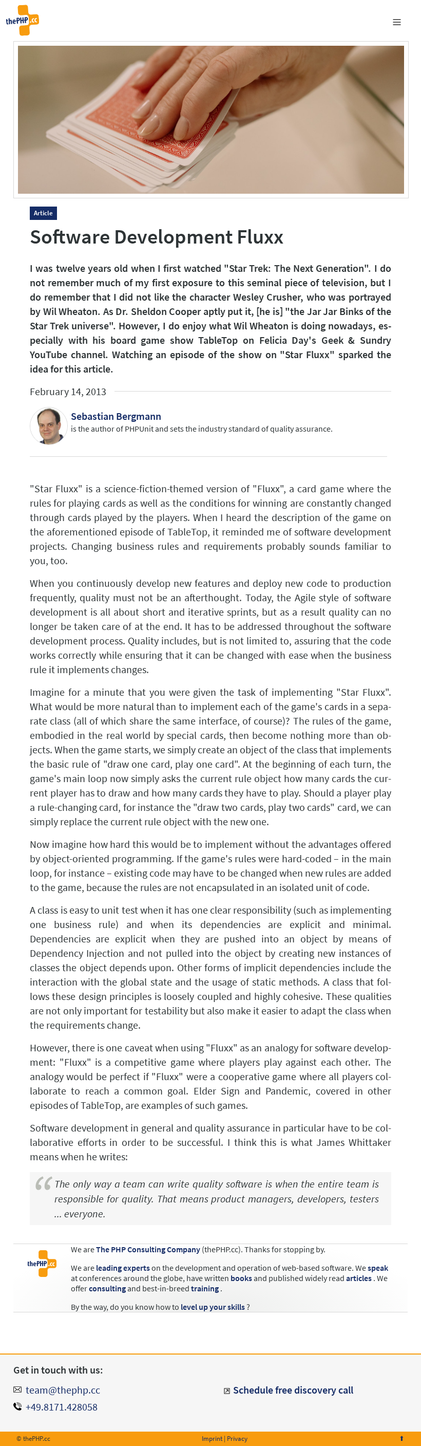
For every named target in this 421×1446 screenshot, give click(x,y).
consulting (107, 1288)
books (241, 1278)
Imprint (212, 1438)
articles (359, 1278)
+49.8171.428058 (62, 1406)
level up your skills (213, 1307)
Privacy (237, 1438)
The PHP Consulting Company (148, 1249)
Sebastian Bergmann (116, 416)
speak (378, 1268)
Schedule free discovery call (293, 1389)
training (205, 1288)
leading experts (123, 1268)
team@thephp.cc (63, 1389)
